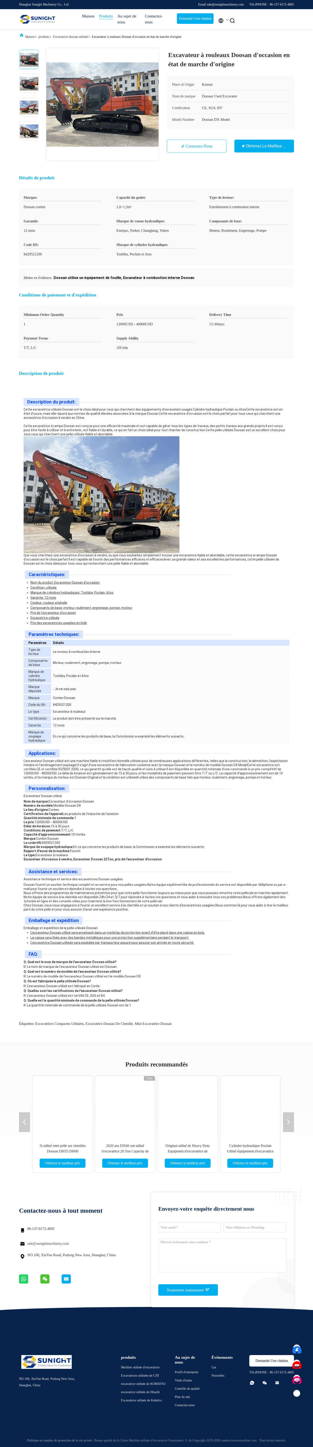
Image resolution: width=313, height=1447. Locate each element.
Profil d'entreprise (186, 1372)
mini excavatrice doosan (153, 1024)
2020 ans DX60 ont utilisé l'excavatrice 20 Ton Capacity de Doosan (125, 1151)
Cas (213, 1367)
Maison (88, 16)
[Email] (72, 1282)
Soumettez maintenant (186, 1290)
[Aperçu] (37, 19)
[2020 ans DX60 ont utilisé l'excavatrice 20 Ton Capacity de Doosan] (125, 1105)
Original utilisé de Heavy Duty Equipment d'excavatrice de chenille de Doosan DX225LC (187, 1151)
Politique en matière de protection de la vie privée (59, 1440)
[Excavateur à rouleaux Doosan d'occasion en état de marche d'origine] (102, 104)
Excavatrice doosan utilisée (70, 37)
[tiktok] (297, 1393)
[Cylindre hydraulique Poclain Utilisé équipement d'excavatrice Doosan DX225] (250, 1105)
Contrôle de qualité (187, 1388)
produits (43, 37)
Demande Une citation (195, 18)
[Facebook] (297, 1348)
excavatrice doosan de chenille (109, 1024)
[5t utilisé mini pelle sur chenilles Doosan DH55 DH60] (62, 1105)
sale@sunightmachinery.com (48, 1243)
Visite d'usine (183, 1380)
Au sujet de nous (126, 19)
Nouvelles (217, 1375)
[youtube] (297, 1363)
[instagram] (297, 1378)
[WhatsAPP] (29, 1282)
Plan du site (182, 1397)
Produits (106, 16)
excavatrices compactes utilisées (59, 1024)
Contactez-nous (154, 19)
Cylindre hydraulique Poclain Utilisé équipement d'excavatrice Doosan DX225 (250, 1151)
